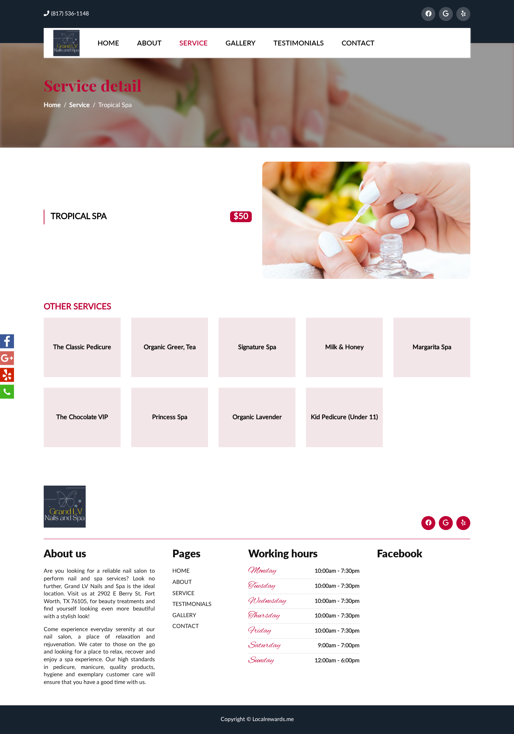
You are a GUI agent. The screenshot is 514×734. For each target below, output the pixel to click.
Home (108, 42)
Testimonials (298, 42)
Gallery (241, 42)
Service (193, 42)
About (149, 42)
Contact (358, 42)
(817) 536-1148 (70, 13)
